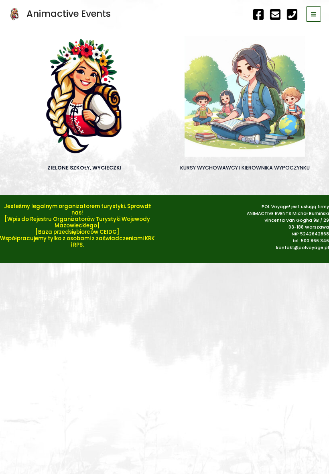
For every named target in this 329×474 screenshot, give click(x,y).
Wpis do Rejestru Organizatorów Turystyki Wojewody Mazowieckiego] (78, 222)
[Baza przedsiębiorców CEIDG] (77, 232)
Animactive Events (68, 13)
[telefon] (292, 14)
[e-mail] (275, 14)
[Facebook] (258, 14)
